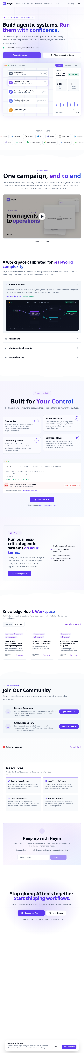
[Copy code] (78, 471)
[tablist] (42, 466)
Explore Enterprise (18, 573)
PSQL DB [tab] (18, 466)
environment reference (30, 491)
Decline (56, 1047)
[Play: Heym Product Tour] (42, 216)
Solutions (19, 3)
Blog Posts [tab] (18, 624)
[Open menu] (79, 3)
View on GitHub (68, 726)
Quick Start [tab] (9, 466)
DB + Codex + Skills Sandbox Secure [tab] (51, 466)
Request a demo (20, 55)
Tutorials (56, 3)
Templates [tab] (8, 624)
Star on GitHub (44, 500)
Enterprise (48, 3)
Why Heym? (72, 3)
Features (29, 3)
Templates (38, 3)
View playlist (74, 747)
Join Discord (67, 712)
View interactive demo (64, 55)
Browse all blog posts (71, 624)
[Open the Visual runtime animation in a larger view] (75, 302)
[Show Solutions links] (24, 3)
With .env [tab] (27, 466)
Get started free (31, 913)
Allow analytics (69, 1047)
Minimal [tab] (35, 466)
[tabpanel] (42, 475)
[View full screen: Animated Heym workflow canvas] (42, 318)
